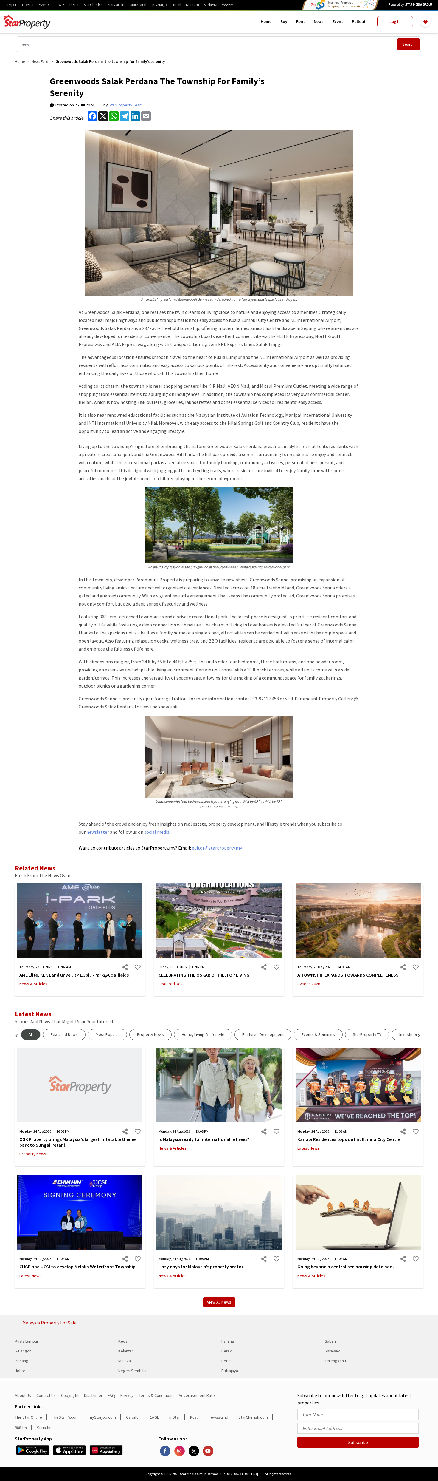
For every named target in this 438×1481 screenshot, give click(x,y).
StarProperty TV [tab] (367, 1034)
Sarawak (332, 1351)
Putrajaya (229, 1370)
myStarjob (160, 5)
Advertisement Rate (197, 1395)
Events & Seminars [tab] (318, 1034)
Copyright (70, 1395)
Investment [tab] (409, 1034)
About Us (23, 1395)
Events (44, 5)
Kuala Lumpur (26, 1341)
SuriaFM (210, 5)
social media (157, 832)
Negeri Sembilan (132, 1370)
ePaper (11, 5)
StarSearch (138, 5)
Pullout (359, 21)
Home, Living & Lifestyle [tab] (203, 1034)
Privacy (126, 1395)
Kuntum (192, 5)
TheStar (27, 5)
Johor (20, 1370)
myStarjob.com (102, 1417)
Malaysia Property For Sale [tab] (49, 1323)
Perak (226, 1351)
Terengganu (335, 1360)
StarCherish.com (253, 1417)
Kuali (177, 5)
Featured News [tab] (64, 1034)
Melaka (124, 1360)
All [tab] (31, 1034)
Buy (283, 21)
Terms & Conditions (156, 1395)
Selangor (23, 1351)
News (319, 21)
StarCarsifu (116, 5)
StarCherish (93, 5)
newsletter (97, 832)
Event (338, 21)
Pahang (227, 1341)
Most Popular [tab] (107, 1034)
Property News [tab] (150, 1034)
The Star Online (28, 1417)
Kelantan (126, 1351)
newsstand (218, 1417)
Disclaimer (93, 1395)
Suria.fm (44, 1427)
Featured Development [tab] (263, 1034)
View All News (219, 1302)
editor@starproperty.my (216, 848)
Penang (21, 1360)
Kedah (124, 1341)
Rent (300, 21)
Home (266, 21)
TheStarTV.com (65, 1417)
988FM (228, 5)
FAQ (111, 1395)
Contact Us (46, 1395)
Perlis (226, 1360)
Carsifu (132, 1417)
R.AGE (60, 5)
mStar (74, 5)
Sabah (330, 1341)
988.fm (21, 1427)
